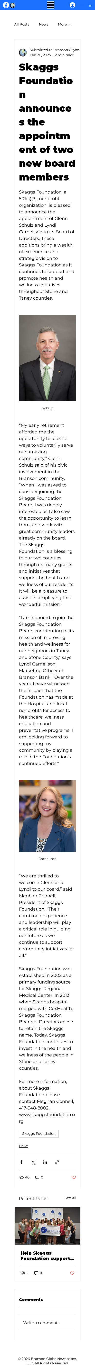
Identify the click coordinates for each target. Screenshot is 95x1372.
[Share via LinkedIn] (45, 1162)
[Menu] (50, 5)
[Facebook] (6, 5)
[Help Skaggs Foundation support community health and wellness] (47, 1226)
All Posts (21, 24)
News (43, 24)
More (62, 24)
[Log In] (71, 5)
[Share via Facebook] (21, 1162)
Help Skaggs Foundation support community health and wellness (45, 1255)
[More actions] (73, 52)
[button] (90, 4)
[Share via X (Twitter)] (33, 1162)
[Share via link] (57, 1162)
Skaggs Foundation (39, 1133)
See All (70, 1198)
